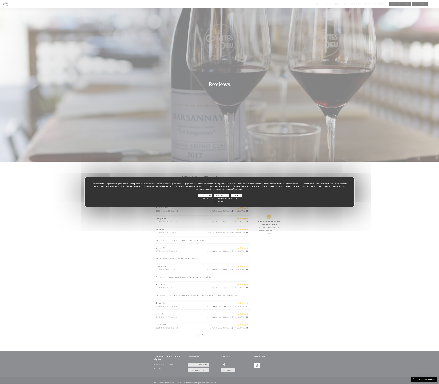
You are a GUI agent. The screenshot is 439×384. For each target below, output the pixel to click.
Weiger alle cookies (221, 195)
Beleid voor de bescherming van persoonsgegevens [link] (220, 199)
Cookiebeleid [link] (219, 201)
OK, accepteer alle (205, 195)
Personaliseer (236, 195)
